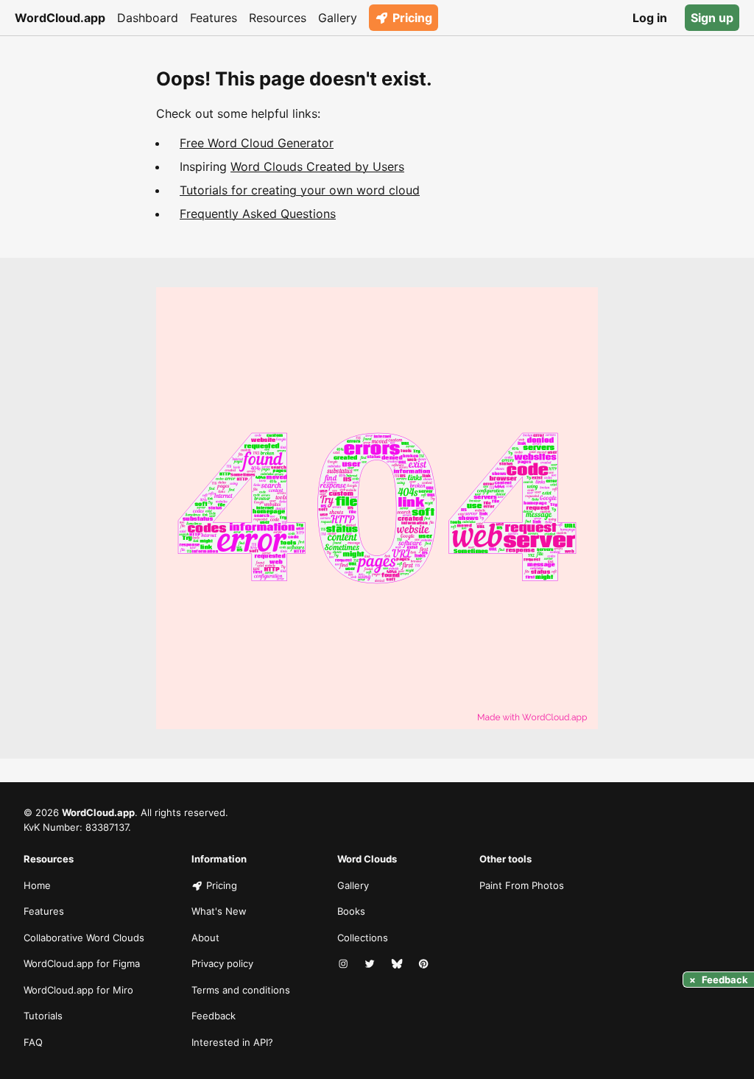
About (205, 937)
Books (351, 911)
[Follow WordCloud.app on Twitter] (371, 964)
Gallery (337, 17)
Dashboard (147, 17)
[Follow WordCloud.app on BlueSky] (398, 964)
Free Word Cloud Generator (257, 143)
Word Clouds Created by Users (317, 166)
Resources (277, 17)
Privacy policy (222, 963)
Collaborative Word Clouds (84, 937)
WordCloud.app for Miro (78, 990)
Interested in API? (232, 1042)
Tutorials (43, 1016)
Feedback (213, 1016)
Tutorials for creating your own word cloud (300, 190)
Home (37, 885)
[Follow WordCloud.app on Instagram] (344, 964)
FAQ (33, 1042)
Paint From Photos (521, 885)
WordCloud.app (60, 17)
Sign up (712, 17)
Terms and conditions (240, 990)
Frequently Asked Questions (258, 213)
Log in (650, 17)
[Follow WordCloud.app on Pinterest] (424, 964)
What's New (219, 911)
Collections (362, 937)
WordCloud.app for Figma (82, 963)
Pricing (412, 17)
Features (213, 17)
